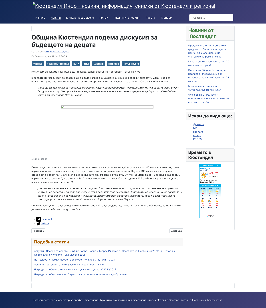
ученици (37, 63)
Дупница (198, 124)
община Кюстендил (58, 63)
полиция (198, 131)
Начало (40, 17)
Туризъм (166, 17)
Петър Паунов (131, 63)
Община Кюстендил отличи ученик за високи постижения (69, 264)
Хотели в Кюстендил (193, 300)
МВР (195, 128)
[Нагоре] (262, 304)
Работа (150, 17)
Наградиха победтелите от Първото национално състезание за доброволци (80, 274)
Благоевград (214, 300)
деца (86, 63)
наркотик (113, 63)
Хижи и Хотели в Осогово (163, 300)
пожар (197, 135)
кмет (76, 63)
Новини (56, 17)
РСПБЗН (198, 139)
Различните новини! (127, 17)
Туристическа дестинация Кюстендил (123, 300)
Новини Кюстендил (57, 51)
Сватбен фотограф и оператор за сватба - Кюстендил (65, 300)
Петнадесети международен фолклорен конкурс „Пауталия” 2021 (74, 259)
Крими (103, 17)
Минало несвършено (80, 17)
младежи (99, 63)
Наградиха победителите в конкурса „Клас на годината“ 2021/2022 (75, 269)
